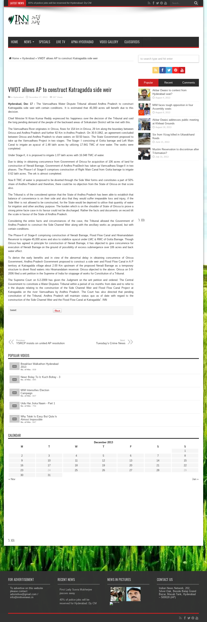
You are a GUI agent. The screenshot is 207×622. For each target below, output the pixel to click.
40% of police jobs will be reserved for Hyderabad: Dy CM (59, 3)
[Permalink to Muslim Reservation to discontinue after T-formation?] (144, 158)
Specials (44, 41)
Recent (168, 82)
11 (76, 460)
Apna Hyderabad (82, 41)
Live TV (60, 41)
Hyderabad (28, 58)
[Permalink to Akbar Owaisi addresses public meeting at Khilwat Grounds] (144, 129)
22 (185, 465)
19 (103, 465)
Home (14, 41)
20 (130, 465)
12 (103, 460)
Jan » (195, 479)
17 (49, 465)
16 (21, 465)
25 (76, 470)
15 (185, 460)
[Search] (196, 3)
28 (157, 470)
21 (157, 465)
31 (49, 475)
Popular (148, 82)
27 (130, 470)
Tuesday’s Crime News (110, 342)
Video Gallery (109, 41)
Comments (188, 82)
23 (21, 470)
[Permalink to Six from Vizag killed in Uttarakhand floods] (144, 144)
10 (49, 460)
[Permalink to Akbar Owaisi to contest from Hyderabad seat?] (144, 99)
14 (157, 460)
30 (21, 475)
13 (130, 460)
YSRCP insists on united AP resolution (40, 342)
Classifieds (131, 41)
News (27, 41)
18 (76, 465)
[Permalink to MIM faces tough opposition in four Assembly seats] (144, 114)
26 (103, 470)
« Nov (11, 479)
